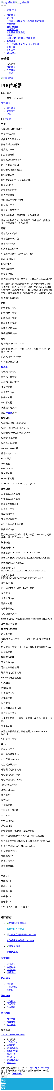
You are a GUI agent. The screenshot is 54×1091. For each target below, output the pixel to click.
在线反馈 (11, 969)
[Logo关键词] (27, 2)
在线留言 (11, 966)
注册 (14, 10)
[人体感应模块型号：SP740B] (21, 934)
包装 (9, 114)
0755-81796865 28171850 (13, 1034)
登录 (9, 10)
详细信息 (11, 108)
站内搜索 (11, 1024)
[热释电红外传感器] (17, 923)
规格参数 (11, 111)
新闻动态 (5, 995)
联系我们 (11, 972)
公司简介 (11, 964)
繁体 (4, 1077)
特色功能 (5, 1013)
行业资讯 (11, 1004)
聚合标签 (11, 1022)
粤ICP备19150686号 (39, 1068)
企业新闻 (11, 1007)
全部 (9, 26)
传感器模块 (12, 987)
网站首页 (11, 15)
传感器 (10, 73)
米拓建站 (17, 1073)
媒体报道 (11, 1001)
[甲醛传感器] (13, 946)
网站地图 (11, 1019)
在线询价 (5, 103)
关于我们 (5, 958)
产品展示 (11, 70)
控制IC (10, 990)
